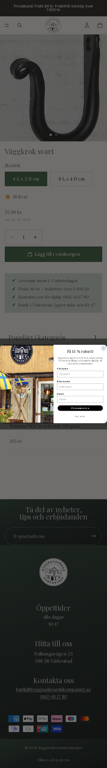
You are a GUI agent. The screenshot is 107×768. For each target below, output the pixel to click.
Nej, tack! (80, 416)
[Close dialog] (104, 348)
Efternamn (63, 381)
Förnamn (62, 369)
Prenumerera (80, 408)
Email (60, 394)
